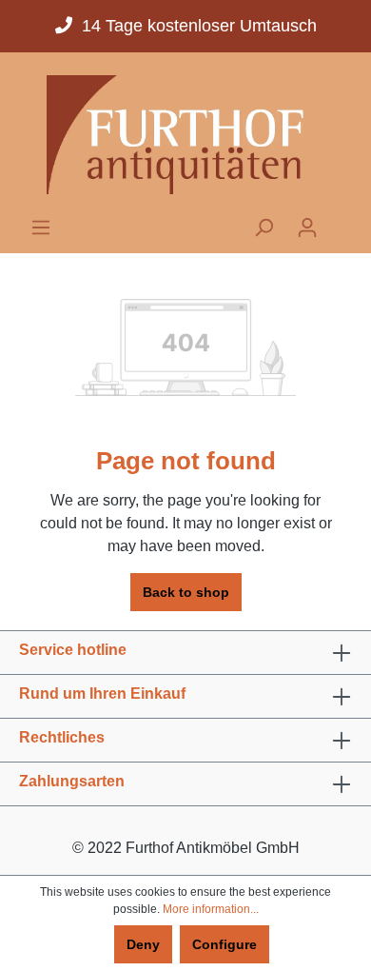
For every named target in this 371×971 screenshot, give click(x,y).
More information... (211, 909)
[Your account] (307, 227)
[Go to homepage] (185, 134)
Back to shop (186, 592)
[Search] (263, 227)
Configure (224, 944)
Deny (143, 944)
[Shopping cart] (340, 222)
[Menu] (41, 227)
